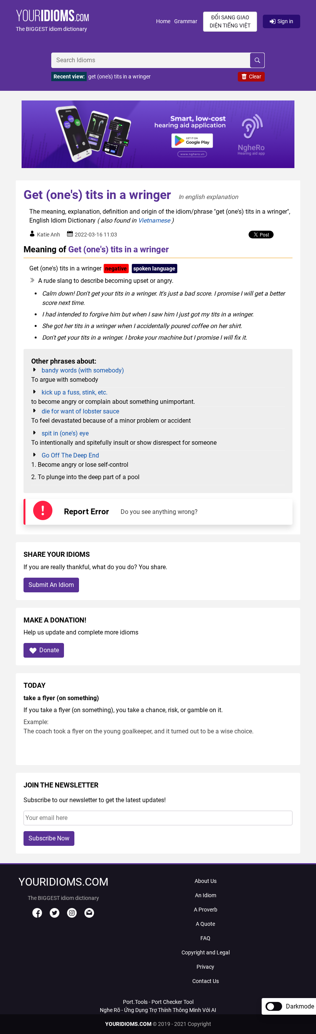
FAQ (205, 938)
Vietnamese (154, 220)
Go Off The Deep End (70, 455)
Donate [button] (49, 650)
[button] (86, 21)
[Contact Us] (89, 916)
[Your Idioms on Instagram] (72, 916)
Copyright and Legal (206, 952)
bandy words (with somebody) (83, 370)
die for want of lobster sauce (80, 411)
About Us (206, 881)
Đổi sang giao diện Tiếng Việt (230, 21)
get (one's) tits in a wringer (119, 76)
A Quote (205, 924)
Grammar (185, 21)
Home (163, 21)
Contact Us (205, 981)
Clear (255, 76)
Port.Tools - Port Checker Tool (158, 1002)
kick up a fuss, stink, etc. (75, 392)
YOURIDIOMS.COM (128, 1024)
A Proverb (205, 909)
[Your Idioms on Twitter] (54, 916)
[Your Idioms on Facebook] (37, 916)
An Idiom (205, 895)
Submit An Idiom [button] (51, 584)
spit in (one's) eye (65, 433)
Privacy (205, 967)
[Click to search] (257, 60)
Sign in (285, 21)
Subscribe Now (49, 838)
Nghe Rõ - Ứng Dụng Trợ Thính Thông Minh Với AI (158, 1010)
